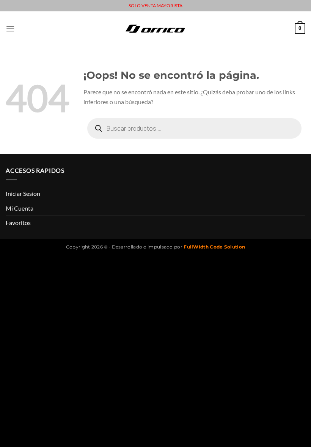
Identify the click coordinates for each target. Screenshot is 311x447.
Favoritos (18, 222)
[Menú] (10, 28)
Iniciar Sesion (23, 193)
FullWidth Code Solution (214, 247)
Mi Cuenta (19, 208)
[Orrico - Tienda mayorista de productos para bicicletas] (155, 28)
